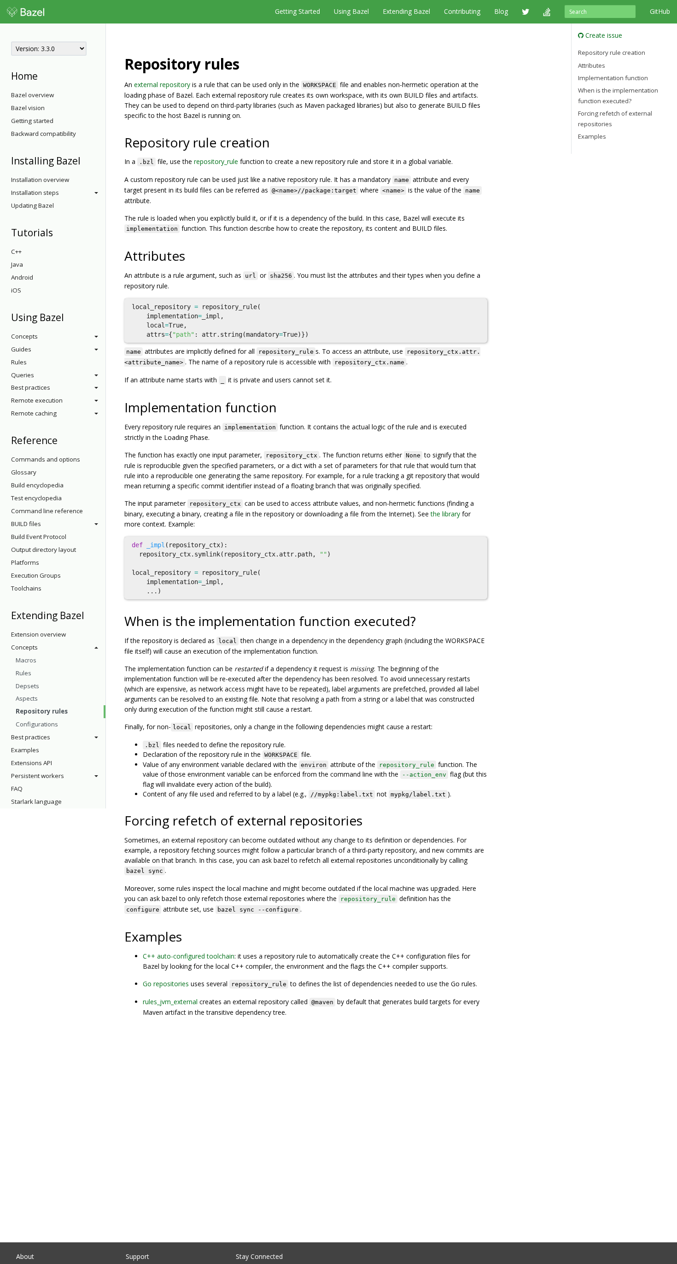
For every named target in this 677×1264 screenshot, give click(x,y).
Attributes (591, 65)
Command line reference (47, 511)
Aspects (27, 698)
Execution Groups (36, 575)
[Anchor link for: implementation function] (283, 406)
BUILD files (26, 524)
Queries (22, 375)
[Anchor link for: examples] (188, 936)
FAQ (17, 788)
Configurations (37, 724)
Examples (25, 750)
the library (445, 513)
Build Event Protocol (38, 537)
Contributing (462, 11)
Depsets (27, 686)
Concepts (24, 336)
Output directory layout (43, 549)
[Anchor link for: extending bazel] (89, 615)
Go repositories (166, 983)
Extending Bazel (406, 11)
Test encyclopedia (36, 498)
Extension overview (38, 634)
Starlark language (36, 801)
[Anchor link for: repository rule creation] (276, 141)
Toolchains (26, 588)
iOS (16, 290)
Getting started (32, 121)
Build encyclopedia (37, 485)
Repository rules (42, 711)
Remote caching (34, 413)
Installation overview (40, 180)
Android (22, 277)
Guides (21, 349)
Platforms (25, 562)
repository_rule (216, 161)
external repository (162, 84)
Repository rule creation (611, 52)
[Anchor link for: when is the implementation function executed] (422, 620)
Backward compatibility (43, 133)
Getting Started (297, 11)
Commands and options (45, 459)
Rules (19, 362)
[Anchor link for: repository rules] (246, 63)
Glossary (23, 472)
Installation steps (35, 192)
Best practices (30, 387)
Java (17, 264)
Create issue (603, 35)
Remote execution (37, 400)
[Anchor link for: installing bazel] (85, 160)
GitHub (660, 11)
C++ (16, 251)
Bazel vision (28, 108)
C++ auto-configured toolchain (188, 956)
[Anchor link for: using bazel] (69, 317)
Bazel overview (32, 95)
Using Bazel (351, 11)
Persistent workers (37, 776)
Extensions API (31, 763)
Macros (26, 660)
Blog (501, 11)
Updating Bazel (32, 205)
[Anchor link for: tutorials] (58, 232)
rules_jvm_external (170, 1001)
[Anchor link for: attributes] (191, 255)
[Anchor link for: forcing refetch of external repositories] (369, 819)
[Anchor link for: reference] (62, 440)
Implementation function (613, 78)
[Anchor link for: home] (42, 75)
